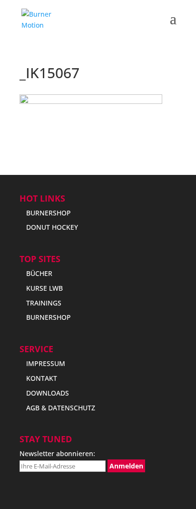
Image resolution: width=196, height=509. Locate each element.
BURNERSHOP (48, 212)
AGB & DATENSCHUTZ (60, 407)
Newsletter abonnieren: (57, 453)
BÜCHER (39, 273)
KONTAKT (41, 378)
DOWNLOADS (47, 392)
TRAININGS (43, 302)
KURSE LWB (44, 288)
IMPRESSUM (45, 363)
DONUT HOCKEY (52, 227)
